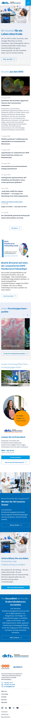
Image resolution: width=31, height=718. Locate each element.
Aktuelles (4, 702)
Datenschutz (4, 714)
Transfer (4, 697)
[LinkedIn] (6, 708)
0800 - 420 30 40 (7, 450)
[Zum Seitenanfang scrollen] (26, 709)
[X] (14, 708)
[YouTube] (17, 708)
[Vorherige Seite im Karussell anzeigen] (23, 315)
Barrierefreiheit (5, 717)
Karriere (4, 700)
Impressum (4, 712)
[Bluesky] (10, 708)
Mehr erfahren (14, 638)
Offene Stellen (14, 525)
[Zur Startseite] (11, 3)
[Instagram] (2, 708)
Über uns (4, 691)
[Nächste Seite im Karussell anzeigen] (27, 315)
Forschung (4, 694)
